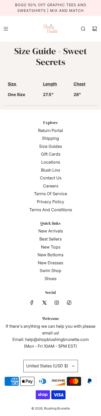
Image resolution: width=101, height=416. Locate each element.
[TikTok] (69, 302)
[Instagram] (56, 302)
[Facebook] (32, 302)
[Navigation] (5, 28)
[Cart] (94, 28)
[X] (44, 302)
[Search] (83, 28)
